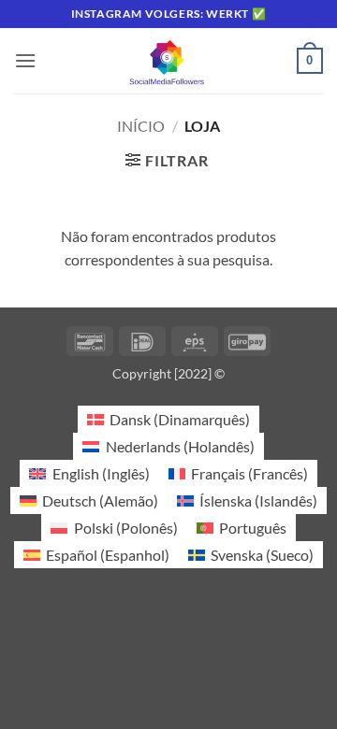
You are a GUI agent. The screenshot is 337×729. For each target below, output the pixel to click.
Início (141, 126)
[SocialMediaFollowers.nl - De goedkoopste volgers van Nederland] (168, 60)
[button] (25, 60)
